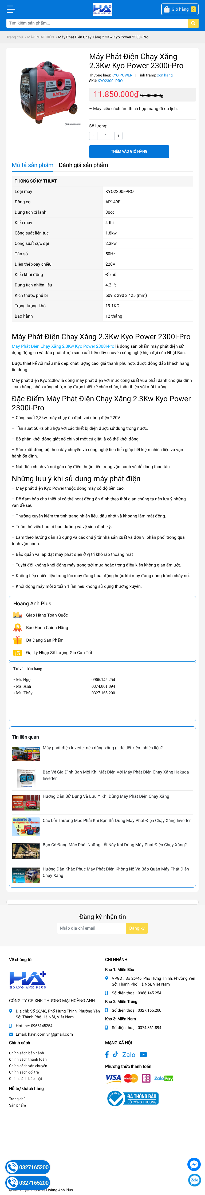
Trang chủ (17, 1099)
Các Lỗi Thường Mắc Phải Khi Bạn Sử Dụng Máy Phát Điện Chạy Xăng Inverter (117, 820)
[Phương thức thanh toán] (139, 1078)
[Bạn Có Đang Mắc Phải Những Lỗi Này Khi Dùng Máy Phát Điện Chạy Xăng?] (26, 851)
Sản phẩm (17, 1105)
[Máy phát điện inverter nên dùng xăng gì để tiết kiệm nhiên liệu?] (26, 754)
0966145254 (41, 1025)
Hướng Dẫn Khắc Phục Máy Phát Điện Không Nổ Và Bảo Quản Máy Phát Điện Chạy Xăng (116, 872)
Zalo (128, 1055)
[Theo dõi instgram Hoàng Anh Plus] (143, 1055)
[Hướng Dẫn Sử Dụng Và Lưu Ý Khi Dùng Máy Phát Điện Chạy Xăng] (26, 802)
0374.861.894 (149, 1027)
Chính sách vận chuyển (28, 1066)
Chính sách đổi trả (24, 1072)
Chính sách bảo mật (25, 1078)
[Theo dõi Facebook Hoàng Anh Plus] (107, 1055)
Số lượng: (98, 125)
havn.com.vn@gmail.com (50, 1034)
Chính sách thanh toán (28, 1059)
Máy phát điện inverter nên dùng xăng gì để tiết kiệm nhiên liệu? (103, 747)
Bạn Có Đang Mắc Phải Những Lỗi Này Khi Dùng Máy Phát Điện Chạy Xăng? (115, 844)
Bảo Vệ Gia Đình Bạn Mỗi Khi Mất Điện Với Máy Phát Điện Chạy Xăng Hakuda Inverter (116, 775)
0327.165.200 (149, 1010)
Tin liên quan (25, 737)
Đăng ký (137, 928)
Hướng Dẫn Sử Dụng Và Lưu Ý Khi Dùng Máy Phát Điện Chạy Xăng (106, 796)
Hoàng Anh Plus (59, 1190)
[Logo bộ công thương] (132, 1098)
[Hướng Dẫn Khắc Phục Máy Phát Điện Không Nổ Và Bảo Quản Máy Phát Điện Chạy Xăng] (26, 875)
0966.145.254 (149, 993)
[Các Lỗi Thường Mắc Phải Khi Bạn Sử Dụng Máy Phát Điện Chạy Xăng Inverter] (26, 826)
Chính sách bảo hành (26, 1053)
